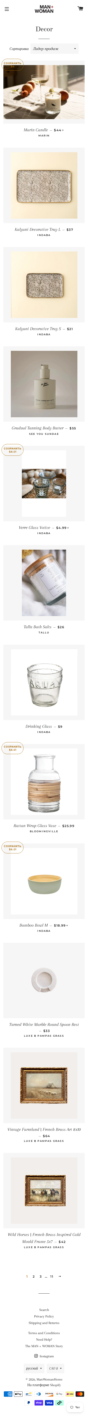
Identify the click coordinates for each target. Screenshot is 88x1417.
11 (51, 1276)
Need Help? (44, 1340)
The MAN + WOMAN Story (44, 1346)
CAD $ (53, 1368)
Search (44, 1310)
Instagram (46, 1356)
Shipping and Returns (44, 1323)
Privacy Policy (44, 1316)
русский (32, 1368)
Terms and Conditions (44, 1333)
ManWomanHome (50, 1379)
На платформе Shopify (44, 1385)
